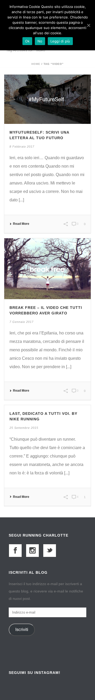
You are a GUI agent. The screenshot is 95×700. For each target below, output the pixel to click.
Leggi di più (60, 41)
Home (35, 63)
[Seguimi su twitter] (49, 550)
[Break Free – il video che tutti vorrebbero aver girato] (47, 268)
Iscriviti (21, 629)
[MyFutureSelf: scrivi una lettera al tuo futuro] (47, 99)
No (39, 41)
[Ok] (88, 25)
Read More (21, 223)
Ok (27, 41)
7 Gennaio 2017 (22, 321)
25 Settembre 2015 (24, 427)
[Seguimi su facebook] (15, 550)
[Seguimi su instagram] (32, 550)
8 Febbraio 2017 (22, 146)
